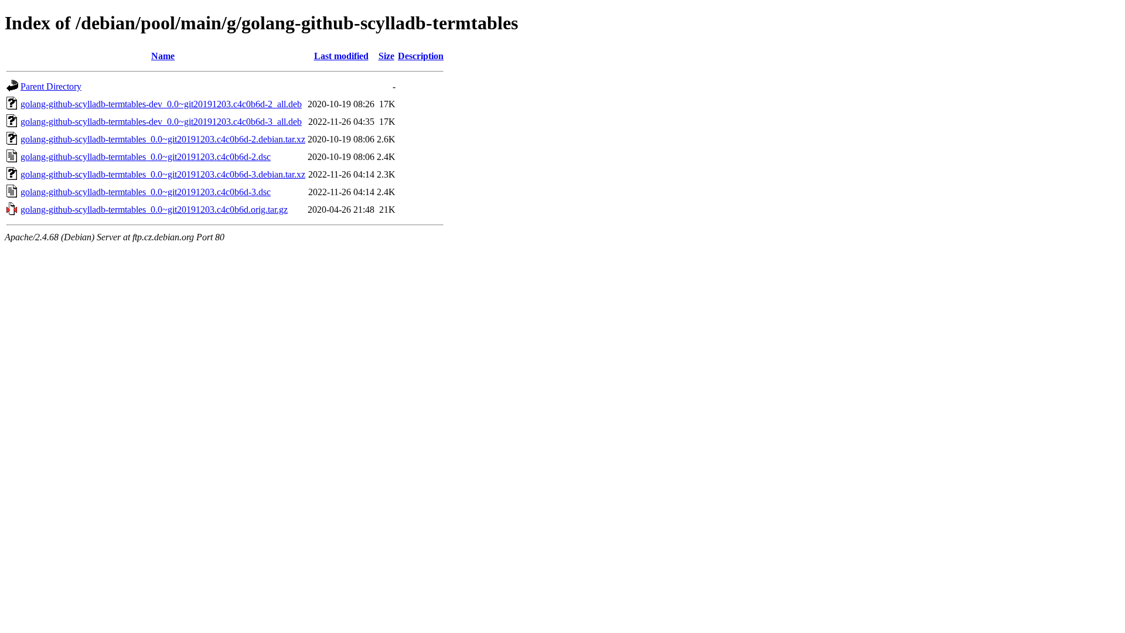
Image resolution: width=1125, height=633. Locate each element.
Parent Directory (51, 86)
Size (386, 56)
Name (163, 56)
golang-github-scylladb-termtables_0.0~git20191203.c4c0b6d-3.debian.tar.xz (163, 174)
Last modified (341, 56)
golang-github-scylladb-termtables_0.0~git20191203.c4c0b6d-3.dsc (146, 192)
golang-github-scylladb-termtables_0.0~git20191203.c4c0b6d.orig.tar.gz (154, 210)
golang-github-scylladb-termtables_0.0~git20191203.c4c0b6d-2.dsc (146, 157)
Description (421, 56)
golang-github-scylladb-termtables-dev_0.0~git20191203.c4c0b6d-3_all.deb (161, 122)
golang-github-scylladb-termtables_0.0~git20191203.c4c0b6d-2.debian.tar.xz (163, 139)
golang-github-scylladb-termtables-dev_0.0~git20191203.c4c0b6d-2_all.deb (161, 104)
